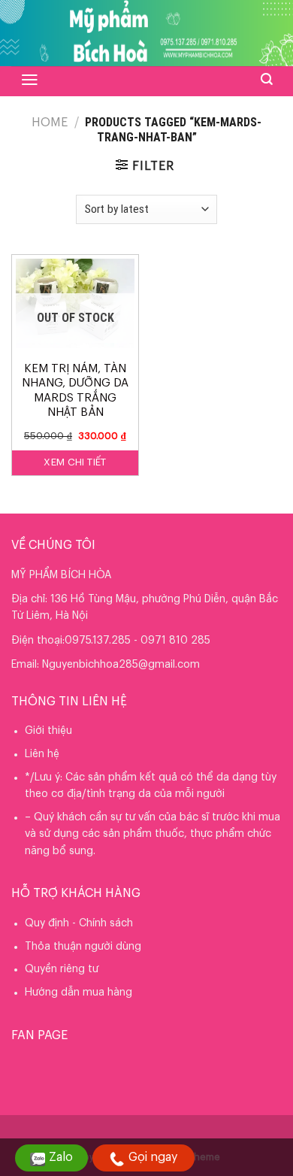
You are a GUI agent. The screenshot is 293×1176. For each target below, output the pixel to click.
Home (50, 123)
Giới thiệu (48, 731)
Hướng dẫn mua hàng (78, 992)
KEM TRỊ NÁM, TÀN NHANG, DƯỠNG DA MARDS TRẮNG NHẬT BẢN (75, 391)
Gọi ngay (152, 1157)
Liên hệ (42, 754)
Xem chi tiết (75, 462)
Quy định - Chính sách (79, 923)
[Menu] (29, 79)
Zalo (61, 1157)
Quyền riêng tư (61, 969)
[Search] (267, 79)
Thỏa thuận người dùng (83, 946)
